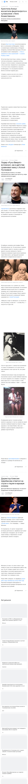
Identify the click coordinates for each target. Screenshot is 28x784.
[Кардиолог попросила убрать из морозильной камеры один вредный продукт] (14, 658)
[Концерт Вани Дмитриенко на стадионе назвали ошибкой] (14, 767)
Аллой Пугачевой (14, 297)
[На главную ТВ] (6, 1)
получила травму (21, 123)
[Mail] (4, 1)
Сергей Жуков (5, 208)
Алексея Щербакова (12, 517)
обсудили (11, 144)
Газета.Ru (16, 6)
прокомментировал (13, 458)
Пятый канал (5, 523)
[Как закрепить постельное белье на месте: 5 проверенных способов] (14, 702)
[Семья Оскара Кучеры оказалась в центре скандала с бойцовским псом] (14, 636)
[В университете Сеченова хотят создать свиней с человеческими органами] (14, 745)
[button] (14, 31)
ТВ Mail (15, 160)
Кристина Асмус (10, 44)
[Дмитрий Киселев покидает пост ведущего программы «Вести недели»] (14, 723)
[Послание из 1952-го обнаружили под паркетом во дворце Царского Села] (14, 614)
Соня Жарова (8, 178)
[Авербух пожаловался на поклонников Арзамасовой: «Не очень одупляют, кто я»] (14, 680)
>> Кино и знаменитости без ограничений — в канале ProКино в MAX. (13, 53)
